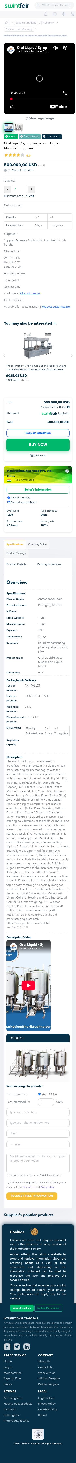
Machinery (48, 23)
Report (42, 1415)
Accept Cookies (22, 1308)
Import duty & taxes (16, 1420)
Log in (8, 1367)
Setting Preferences (48, 1308)
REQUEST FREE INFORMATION (32, 1196)
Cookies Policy (47, 1409)
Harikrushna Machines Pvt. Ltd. (30, 471)
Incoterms (10, 1409)
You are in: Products (26, 23)
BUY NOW (38, 445)
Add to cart (39, 456)
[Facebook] (7, 1346)
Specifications (14, 544)
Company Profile (37, 544)
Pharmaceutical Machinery (19, 29)
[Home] (17, 4)
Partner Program (48, 1384)
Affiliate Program (49, 1378)
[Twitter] (17, 1346)
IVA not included (22, 170)
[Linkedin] (26, 1346)
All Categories (13, 1398)
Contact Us (45, 1367)
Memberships (12, 1373)
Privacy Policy (47, 1187)
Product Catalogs (16, 553)
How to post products (18, 1403)
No (55, 1094)
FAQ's (8, 1384)
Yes (44, 1094)
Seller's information (38, 489)
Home (8, 1361)
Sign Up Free (12, 1378)
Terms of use (28, 1187)
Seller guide (12, 1415)
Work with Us (46, 1373)
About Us (44, 1361)
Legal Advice (46, 1398)
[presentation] (4, 355)
